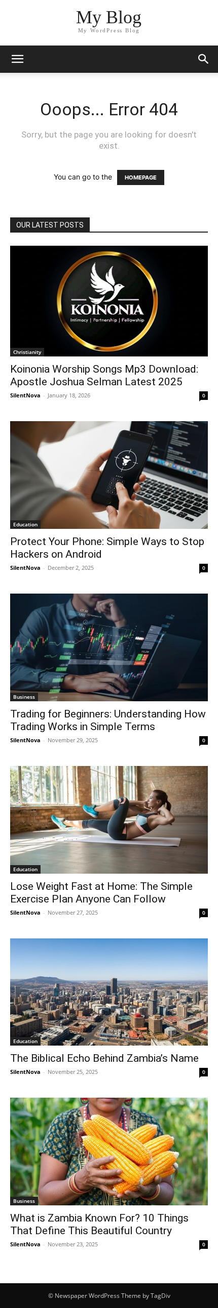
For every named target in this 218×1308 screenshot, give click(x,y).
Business (24, 696)
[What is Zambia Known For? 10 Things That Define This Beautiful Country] (109, 1151)
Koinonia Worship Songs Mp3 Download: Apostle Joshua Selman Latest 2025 (104, 375)
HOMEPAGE (141, 177)
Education (25, 524)
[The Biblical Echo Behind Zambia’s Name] (109, 992)
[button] (17, 59)
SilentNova (25, 395)
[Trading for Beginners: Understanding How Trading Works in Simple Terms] (109, 647)
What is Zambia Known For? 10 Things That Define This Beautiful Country (99, 1224)
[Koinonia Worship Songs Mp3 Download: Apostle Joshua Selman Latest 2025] (109, 301)
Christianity (27, 351)
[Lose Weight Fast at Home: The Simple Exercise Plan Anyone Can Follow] (109, 820)
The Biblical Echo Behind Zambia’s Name (104, 1058)
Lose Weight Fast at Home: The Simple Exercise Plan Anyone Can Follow (101, 892)
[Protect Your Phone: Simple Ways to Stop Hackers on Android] (109, 475)
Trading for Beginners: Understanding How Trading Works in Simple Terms (108, 720)
